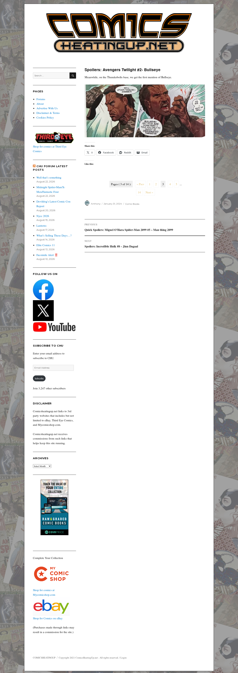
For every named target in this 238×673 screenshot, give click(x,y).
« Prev (140, 184)
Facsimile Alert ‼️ (47, 255)
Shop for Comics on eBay (48, 618)
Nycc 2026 (42, 216)
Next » (149, 192)
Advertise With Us (47, 108)
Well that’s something (48, 177)
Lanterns (41, 225)
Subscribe (39, 378)
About (40, 104)
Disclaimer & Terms (48, 113)
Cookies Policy (45, 117)
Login (123, 657)
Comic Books (132, 203)
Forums (40, 99)
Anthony (96, 203)
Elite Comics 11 (45, 245)
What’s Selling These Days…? (54, 235)
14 (139, 192)
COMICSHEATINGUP (44, 657)
